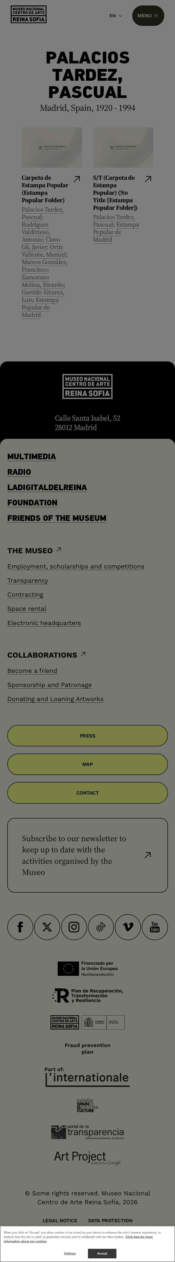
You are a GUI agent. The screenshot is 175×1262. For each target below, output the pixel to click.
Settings (70, 1253)
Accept (102, 1253)
